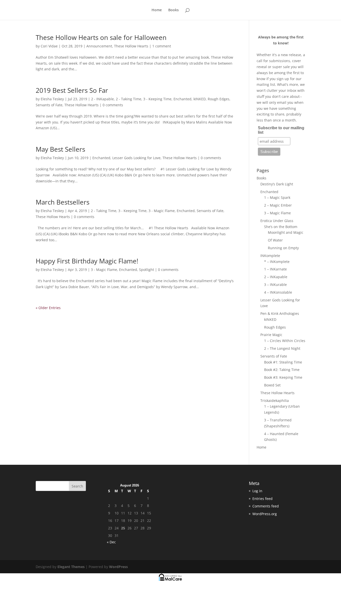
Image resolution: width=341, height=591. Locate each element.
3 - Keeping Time (157, 99)
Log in (257, 490)
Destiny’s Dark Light (276, 184)
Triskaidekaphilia (274, 400)
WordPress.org (264, 513)
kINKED (199, 99)
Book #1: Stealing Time (283, 362)
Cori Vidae (49, 46)
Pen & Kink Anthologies (279, 313)
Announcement (99, 46)
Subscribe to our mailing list (281, 130)
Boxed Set (272, 385)
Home (157, 10)
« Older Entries (48, 307)
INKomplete (270, 255)
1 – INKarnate (275, 269)
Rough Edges (218, 99)
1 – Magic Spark (277, 197)
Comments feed (265, 506)
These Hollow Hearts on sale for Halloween (101, 37)
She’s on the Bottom (280, 226)
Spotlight (146, 269)
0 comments (113, 105)
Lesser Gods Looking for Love (136, 157)
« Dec (111, 542)
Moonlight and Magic (285, 232)
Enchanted (182, 99)
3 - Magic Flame (162, 210)
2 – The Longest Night (282, 348)
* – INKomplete (277, 261)
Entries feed (262, 498)
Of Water (275, 240)
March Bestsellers (62, 202)
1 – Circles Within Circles (284, 340)
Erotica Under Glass (276, 220)
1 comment (161, 46)
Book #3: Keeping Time (283, 377)
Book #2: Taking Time (282, 369)
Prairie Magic (271, 334)
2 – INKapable (275, 276)
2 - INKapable (102, 99)
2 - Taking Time (128, 99)
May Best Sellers (60, 149)
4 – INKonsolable (278, 292)
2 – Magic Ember (278, 205)
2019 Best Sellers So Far (72, 90)
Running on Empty (283, 247)
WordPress (118, 566)
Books (173, 10)
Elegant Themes (71, 566)
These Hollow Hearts (131, 46)
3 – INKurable (275, 284)
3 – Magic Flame (277, 213)
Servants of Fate (49, 105)
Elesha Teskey (52, 99)
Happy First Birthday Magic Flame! (87, 260)
